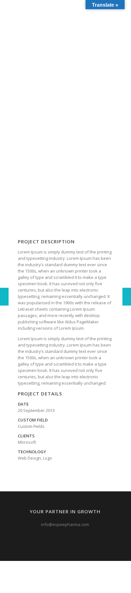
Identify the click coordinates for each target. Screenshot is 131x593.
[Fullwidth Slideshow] (4, 297)
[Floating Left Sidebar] (126, 297)
